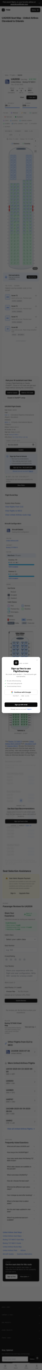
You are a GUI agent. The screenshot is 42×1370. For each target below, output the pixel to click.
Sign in (29, 709)
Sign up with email (21, 705)
